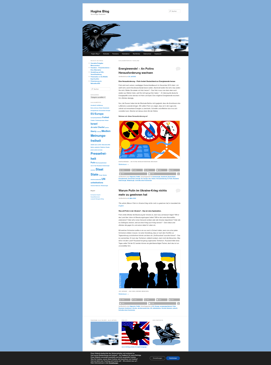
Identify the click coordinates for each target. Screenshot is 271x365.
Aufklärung (100, 105)
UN (151, 308)
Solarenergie (122, 180)
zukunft (175, 308)
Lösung (99, 131)
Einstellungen (113, 363)
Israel (94, 123)
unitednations (157, 308)
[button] (124, 170)
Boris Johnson (95, 108)
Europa (145, 178)
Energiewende (123, 178)
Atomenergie (156, 177)
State (94, 174)
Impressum (157, 54)
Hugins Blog (100, 11)
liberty (93, 131)
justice (107, 127)
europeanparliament (166, 306)
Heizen (153, 178)
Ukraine (134, 308)
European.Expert (95, 195)
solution (93, 170)
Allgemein (133, 177)
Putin (170, 178)
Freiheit (105, 117)
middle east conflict (96, 144)
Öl (168, 178)
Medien (106, 131)
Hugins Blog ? (95, 54)
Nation (92, 147)
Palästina (102, 147)
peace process (98, 150)
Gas (149, 178)
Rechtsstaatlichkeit (101, 163)
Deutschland (171, 177)
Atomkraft (164, 177)
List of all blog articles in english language (134, 347)
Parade (108, 147)
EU (142, 178)
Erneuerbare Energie (134, 178)
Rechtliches (136, 54)
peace (92, 150)
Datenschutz (147, 54)
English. (121, 206)
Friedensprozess (99, 120)
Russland (176, 178)
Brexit (101, 108)
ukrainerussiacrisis (143, 308)
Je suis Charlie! (98, 127)
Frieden (93, 120)
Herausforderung (161, 178)
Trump (100, 175)
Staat (99, 169)
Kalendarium (126, 54)
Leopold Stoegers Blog (97, 199)
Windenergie (130, 180)
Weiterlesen (124, 164)
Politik (138, 177)
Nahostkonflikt (106, 144)
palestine (97, 147)
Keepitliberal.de (95, 197)
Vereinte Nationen (166, 308)
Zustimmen (173, 358)
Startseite (106, 54)
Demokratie (106, 108)
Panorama (115, 54)
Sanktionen (128, 308)
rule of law (93, 165)
